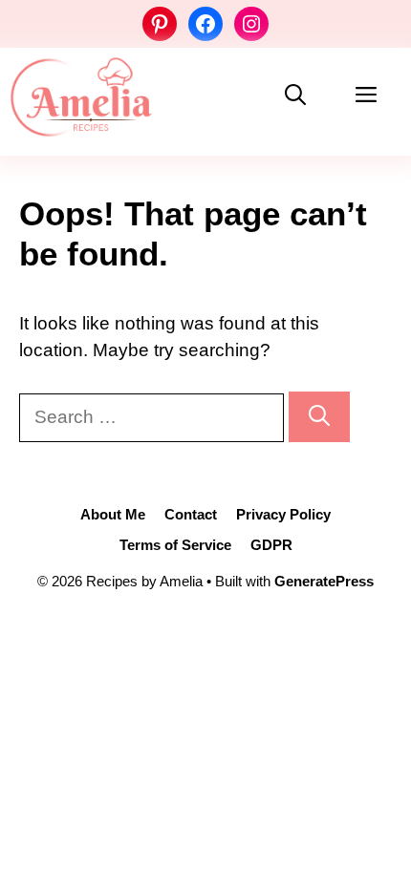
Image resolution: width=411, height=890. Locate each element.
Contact (190, 514)
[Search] (319, 417)
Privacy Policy (283, 514)
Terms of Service (175, 545)
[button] (295, 96)
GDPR (271, 545)
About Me (112, 514)
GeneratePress (324, 581)
